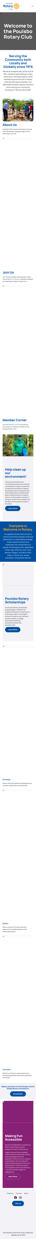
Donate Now (18, 1094)
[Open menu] (32, 6)
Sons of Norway (15, 279)
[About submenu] (28, 1193)
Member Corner (13, 424)
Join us (18, 1203)
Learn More (12, 508)
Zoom (25, 281)
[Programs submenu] (13, 1193)
